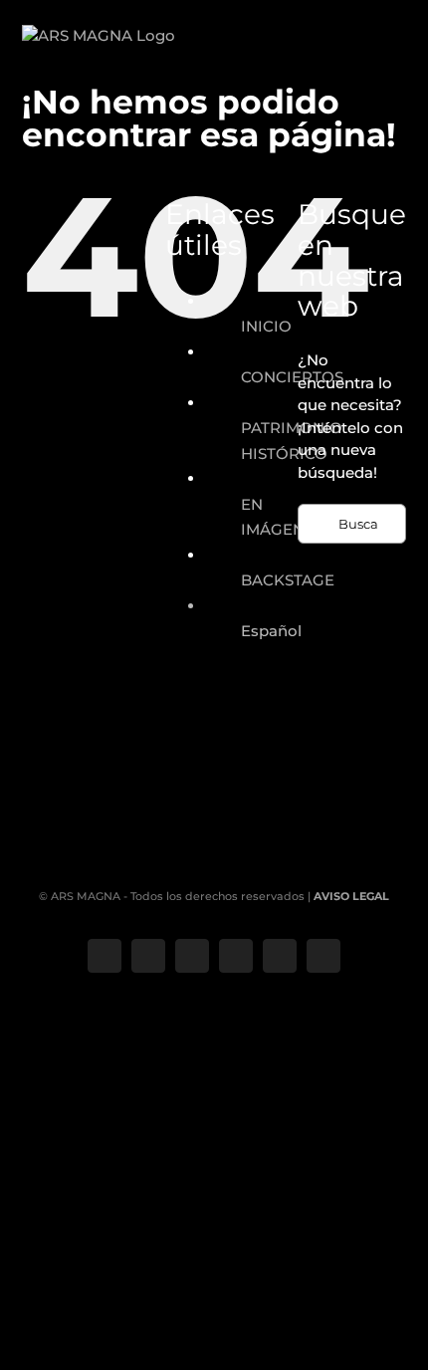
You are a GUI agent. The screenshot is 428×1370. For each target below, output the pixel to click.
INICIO (266, 326)
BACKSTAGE (287, 580)
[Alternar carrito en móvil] (363, 55)
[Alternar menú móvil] (399, 55)
